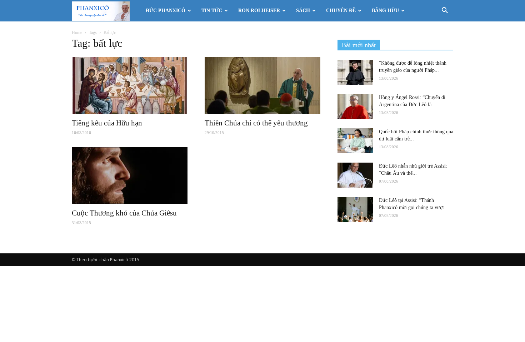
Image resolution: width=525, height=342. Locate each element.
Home (77, 32)
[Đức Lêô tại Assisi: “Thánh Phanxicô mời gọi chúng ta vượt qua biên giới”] (355, 209)
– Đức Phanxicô (163, 10)
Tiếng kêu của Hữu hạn (107, 123)
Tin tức (211, 10)
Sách (303, 10)
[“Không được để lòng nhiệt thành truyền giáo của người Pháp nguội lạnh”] (355, 72)
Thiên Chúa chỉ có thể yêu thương (256, 123)
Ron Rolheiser (259, 10)
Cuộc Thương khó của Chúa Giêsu (124, 213)
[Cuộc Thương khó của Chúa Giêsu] (130, 175)
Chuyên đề (341, 10)
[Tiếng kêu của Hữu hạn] (130, 85)
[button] (444, 11)
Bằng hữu (385, 10)
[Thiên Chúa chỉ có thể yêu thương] (262, 85)
